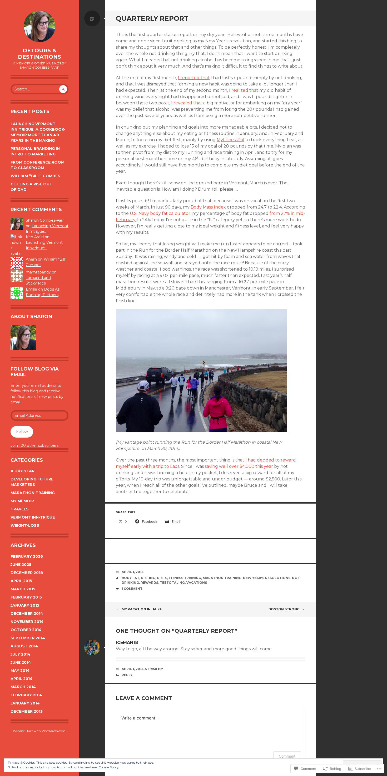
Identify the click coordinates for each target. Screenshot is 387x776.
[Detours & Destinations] (39, 26)
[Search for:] (39, 89)
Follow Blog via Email (35, 372)
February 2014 (26, 695)
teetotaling (172, 583)
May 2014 (20, 670)
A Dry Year (22, 471)
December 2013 (27, 711)
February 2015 (26, 597)
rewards (149, 583)
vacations (196, 583)
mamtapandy (38, 272)
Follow (22, 431)
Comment (287, 756)
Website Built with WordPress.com (39, 731)
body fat (130, 578)
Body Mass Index (208, 207)
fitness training (185, 578)
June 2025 (21, 564)
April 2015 (21, 581)
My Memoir (22, 501)
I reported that (194, 77)
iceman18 (127, 642)
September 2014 (28, 638)
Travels (20, 509)
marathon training (222, 578)
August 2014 (24, 646)
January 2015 (25, 605)
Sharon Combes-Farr (45, 220)
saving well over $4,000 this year (239, 466)
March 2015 (23, 589)
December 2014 (27, 613)
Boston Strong (284, 609)
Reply (127, 675)
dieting (148, 578)
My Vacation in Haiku (142, 609)
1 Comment (132, 589)
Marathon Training (33, 492)
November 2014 (27, 621)
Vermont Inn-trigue (33, 517)
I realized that (243, 90)
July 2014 (21, 654)
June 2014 (21, 662)
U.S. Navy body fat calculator (160, 213)
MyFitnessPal (230, 139)
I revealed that (186, 102)
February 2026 (27, 556)
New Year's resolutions (266, 578)
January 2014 (25, 703)
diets (162, 578)
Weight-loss (25, 525)
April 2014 (22, 678)
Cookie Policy (108, 767)
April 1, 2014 (133, 572)
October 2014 (26, 629)
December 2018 (27, 572)
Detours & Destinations (39, 53)
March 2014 (23, 686)
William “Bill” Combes (35, 176)
